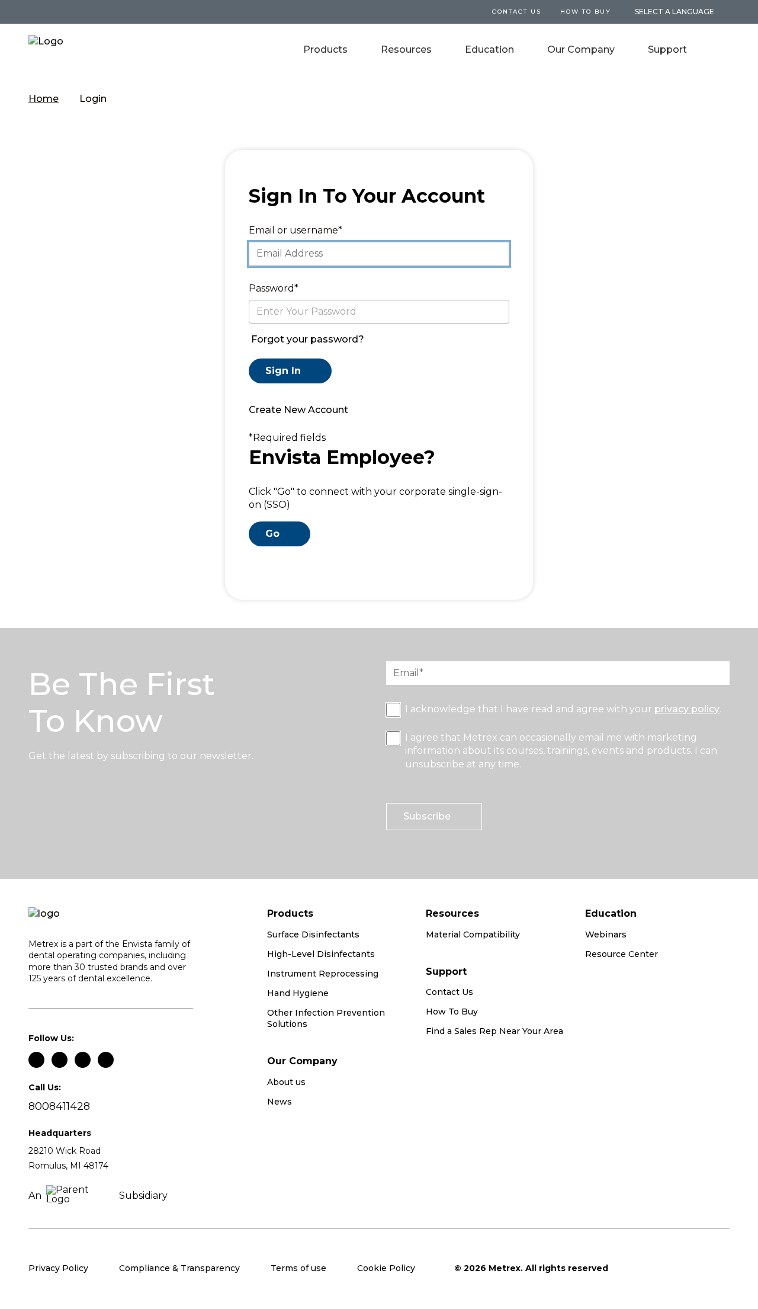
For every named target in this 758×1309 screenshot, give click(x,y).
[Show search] (721, 51)
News (279, 1101)
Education (489, 49)
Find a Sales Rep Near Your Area (494, 1031)
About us (286, 1082)
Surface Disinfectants (313, 934)
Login (93, 98)
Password (271, 288)
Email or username (293, 230)
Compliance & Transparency (179, 1268)
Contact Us (449, 992)
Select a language (674, 12)
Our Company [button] (581, 49)
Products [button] (325, 49)
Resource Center (621, 954)
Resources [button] (406, 49)
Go (272, 533)
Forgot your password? (307, 339)
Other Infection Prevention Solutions (326, 1018)
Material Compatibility (473, 934)
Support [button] (667, 49)
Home (43, 98)
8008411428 (59, 1106)
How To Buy (585, 11)
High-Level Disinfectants (321, 954)
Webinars (606, 934)
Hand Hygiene (298, 993)
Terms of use (298, 1268)
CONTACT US (516, 11)
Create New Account (298, 409)
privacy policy (687, 709)
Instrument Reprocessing (322, 973)
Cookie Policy (386, 1268)
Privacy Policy (58, 1268)
